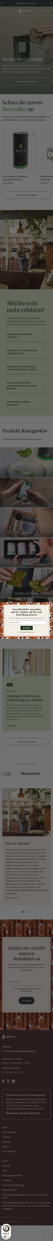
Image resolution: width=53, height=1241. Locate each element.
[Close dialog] (51, 604)
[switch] (6, 1236)
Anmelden (26, 628)
